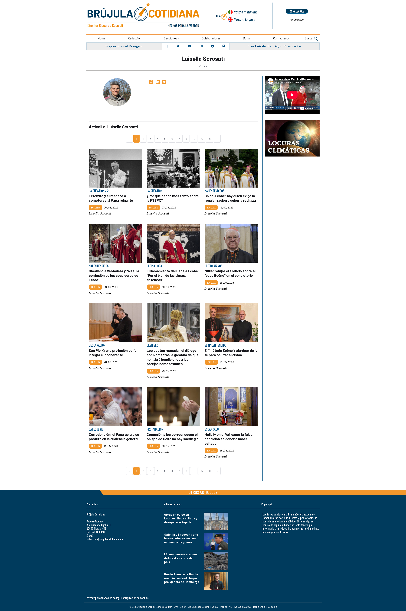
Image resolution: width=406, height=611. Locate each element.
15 (202, 138)
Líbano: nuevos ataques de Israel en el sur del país (180, 558)
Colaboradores (211, 38)
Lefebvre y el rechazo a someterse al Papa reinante (111, 198)
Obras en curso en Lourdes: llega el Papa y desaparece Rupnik (180, 518)
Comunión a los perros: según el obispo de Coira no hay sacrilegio (173, 436)
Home (101, 38)
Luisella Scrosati (100, 213)
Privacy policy (94, 598)
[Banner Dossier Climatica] (292, 138)
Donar (247, 38)
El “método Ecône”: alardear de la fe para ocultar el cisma (231, 352)
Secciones (170, 38)
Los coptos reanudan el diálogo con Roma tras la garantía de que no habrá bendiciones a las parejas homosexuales (173, 357)
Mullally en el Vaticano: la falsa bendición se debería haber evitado (228, 438)
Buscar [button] (309, 38)
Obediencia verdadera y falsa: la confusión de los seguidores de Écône (114, 275)
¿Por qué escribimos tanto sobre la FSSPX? (173, 198)
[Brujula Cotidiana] (143, 16)
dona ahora (297, 11)
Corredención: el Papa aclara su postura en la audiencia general (114, 436)
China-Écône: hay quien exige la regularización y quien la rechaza (230, 198)
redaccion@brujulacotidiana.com (104, 539)
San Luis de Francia (263, 46)
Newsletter (297, 20)
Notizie (246, 11)
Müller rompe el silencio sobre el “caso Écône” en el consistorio (230, 273)
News (244, 19)
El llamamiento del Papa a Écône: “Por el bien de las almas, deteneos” (173, 275)
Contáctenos (281, 38)
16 (210, 138)
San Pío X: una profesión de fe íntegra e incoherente (113, 352)
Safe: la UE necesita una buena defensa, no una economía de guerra (181, 538)
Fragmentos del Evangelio (124, 46)
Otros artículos (203, 492)
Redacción (134, 38)
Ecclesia (95, 207)
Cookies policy (111, 598)
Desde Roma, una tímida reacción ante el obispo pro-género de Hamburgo (181, 578)
